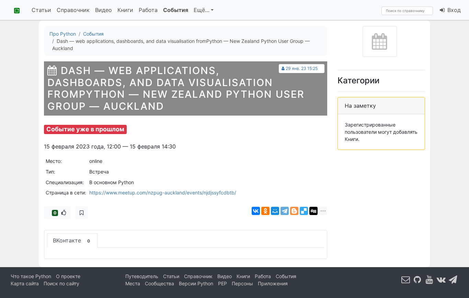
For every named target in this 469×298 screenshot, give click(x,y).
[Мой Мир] (275, 211)
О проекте (68, 276)
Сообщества (159, 283)
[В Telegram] (453, 279)
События (175, 10)
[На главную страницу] (14, 10)
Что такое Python (31, 276)
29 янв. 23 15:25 (302, 68)
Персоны (242, 283)
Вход (453, 10)
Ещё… (201, 10)
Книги (125, 10)
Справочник (73, 10)
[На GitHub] (417, 279)
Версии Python (196, 283)
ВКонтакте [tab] (71, 240)
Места (132, 283)
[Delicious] (304, 211)
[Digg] (313, 211)
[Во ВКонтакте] (441, 279)
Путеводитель (141, 276)
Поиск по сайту (61, 283)
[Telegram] (285, 211)
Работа (148, 10)
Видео (103, 10)
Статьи (41, 10)
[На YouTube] (429, 279)
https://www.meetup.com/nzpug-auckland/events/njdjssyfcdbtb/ (162, 192)
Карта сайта (25, 283)
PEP (222, 283)
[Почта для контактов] (405, 279)
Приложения (273, 283)
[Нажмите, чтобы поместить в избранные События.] (81, 212)
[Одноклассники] (265, 211)
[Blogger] (294, 211)
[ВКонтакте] (256, 211)
